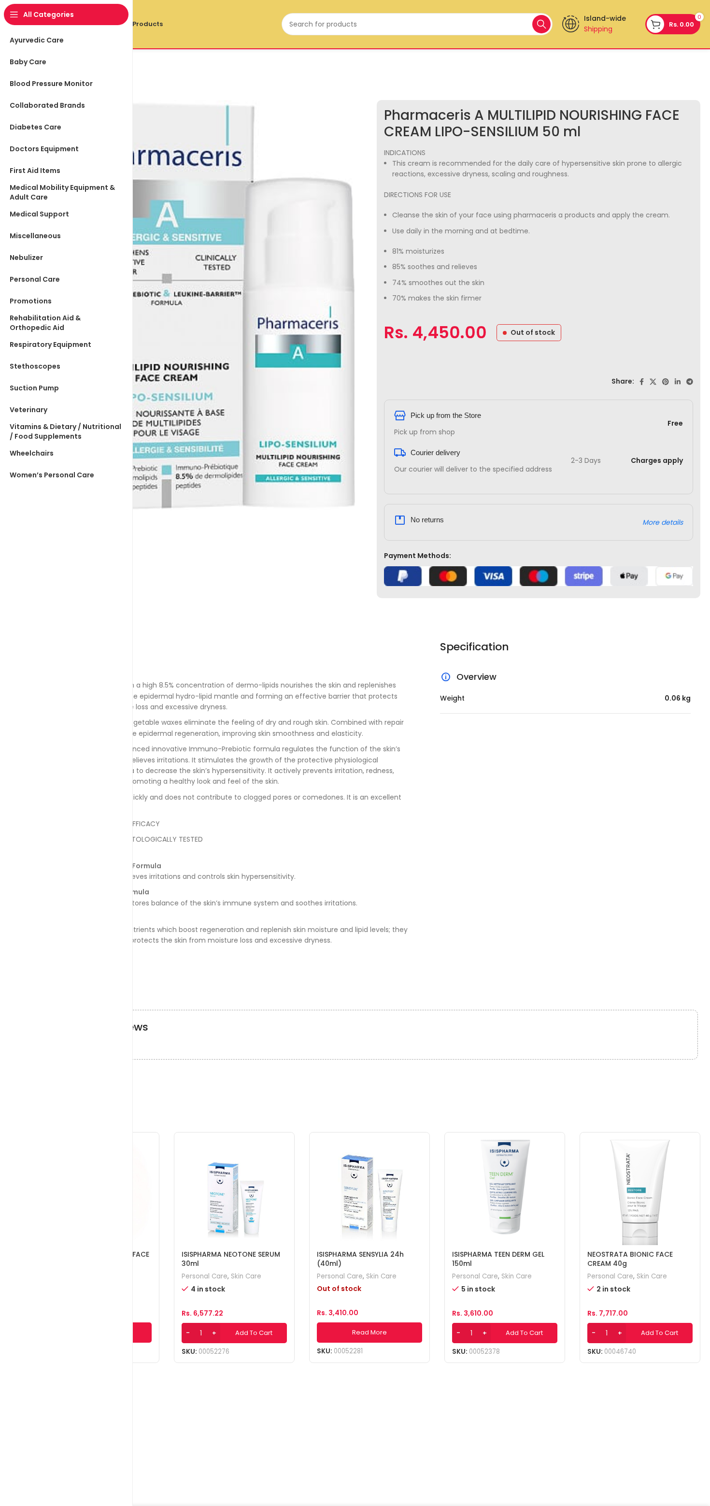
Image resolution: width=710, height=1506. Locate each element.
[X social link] (653, 381)
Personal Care (204, 1276)
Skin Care (246, 1276)
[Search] (541, 24)
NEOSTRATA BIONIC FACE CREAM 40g (630, 1259)
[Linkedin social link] (677, 381)
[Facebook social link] (642, 381)
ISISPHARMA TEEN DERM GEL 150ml (498, 1259)
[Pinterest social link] (665, 381)
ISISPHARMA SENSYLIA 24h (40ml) (360, 1259)
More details (662, 522)
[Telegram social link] (689, 381)
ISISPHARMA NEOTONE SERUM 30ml (231, 1259)
